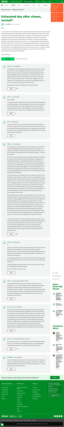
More (50, 1)
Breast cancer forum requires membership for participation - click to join (32, 423)
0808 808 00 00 (54, 395)
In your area (19, 395)
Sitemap (3, 398)
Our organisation (36, 394)
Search (7, 5)
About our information (27, 420)
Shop (18, 408)
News (33, 5)
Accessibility (34, 420)
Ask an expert (5, 392)
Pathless (9, 144)
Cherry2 (9, 66)
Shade (9, 96)
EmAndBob (8, 24)
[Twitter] (57, 416)
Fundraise (44, 1)
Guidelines (45, 5)
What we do (35, 392)
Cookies (21, 420)
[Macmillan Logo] (5, 416)
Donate (37, 1)
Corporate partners (37, 396)
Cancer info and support (15, 1)
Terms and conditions (9, 420)
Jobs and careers (36, 389)
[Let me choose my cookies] (2, 424)
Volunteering (19, 404)
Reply (11, 88)
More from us (20, 383)
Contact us (35, 387)
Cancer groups (5, 387)
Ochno (9, 280)
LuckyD (9, 242)
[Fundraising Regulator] (13, 416)
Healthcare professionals (22, 406)
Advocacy (19, 402)
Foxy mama (10, 307)
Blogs (19, 5)
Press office (35, 398)
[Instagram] (61, 416)
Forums (13, 5)
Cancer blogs (5, 389)
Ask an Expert (26, 5)
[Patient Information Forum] (20, 416)
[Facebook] (55, 416)
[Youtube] (59, 416)
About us (19, 411)
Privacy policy (16, 420)
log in (22, 58)
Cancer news (5, 394)
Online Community (28, 1)
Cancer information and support (22, 388)
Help (39, 5)
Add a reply (8, 58)
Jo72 (8, 121)
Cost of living (20, 391)
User (62, 1)
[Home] (4, 1)
